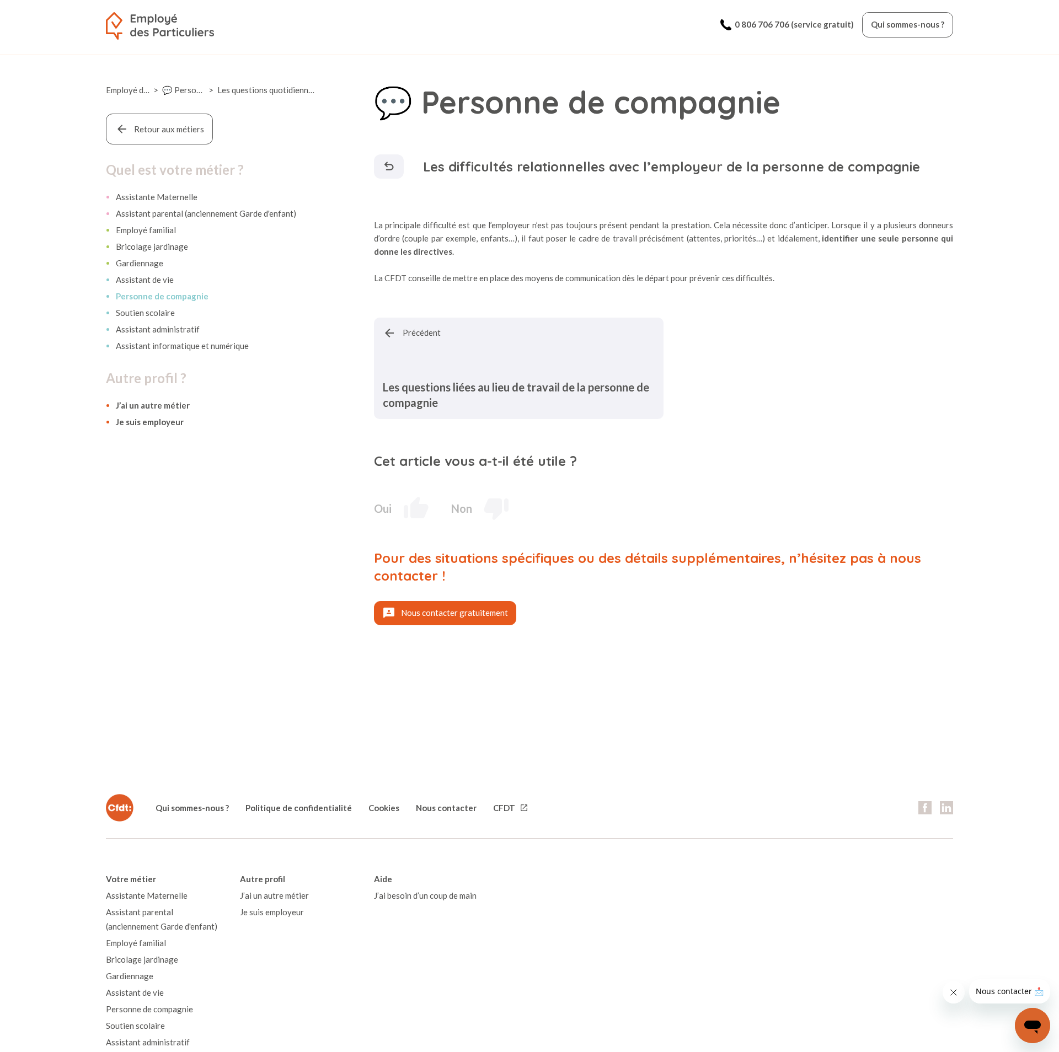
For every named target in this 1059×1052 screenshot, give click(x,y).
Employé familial (146, 230)
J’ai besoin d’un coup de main (425, 895)
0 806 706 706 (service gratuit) (794, 24)
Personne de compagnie (162, 296)
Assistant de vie (145, 280)
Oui (383, 508)
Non (461, 508)
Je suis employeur (150, 422)
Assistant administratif (158, 329)
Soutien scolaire (145, 313)
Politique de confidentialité (298, 808)
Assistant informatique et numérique (182, 346)
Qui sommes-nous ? (907, 24)
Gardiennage (139, 263)
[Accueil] (160, 26)
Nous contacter (446, 808)
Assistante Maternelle (156, 197)
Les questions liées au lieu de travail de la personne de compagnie (516, 394)
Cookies (383, 808)
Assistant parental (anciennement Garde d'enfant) (206, 213)
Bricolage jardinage (152, 246)
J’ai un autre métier (153, 405)
